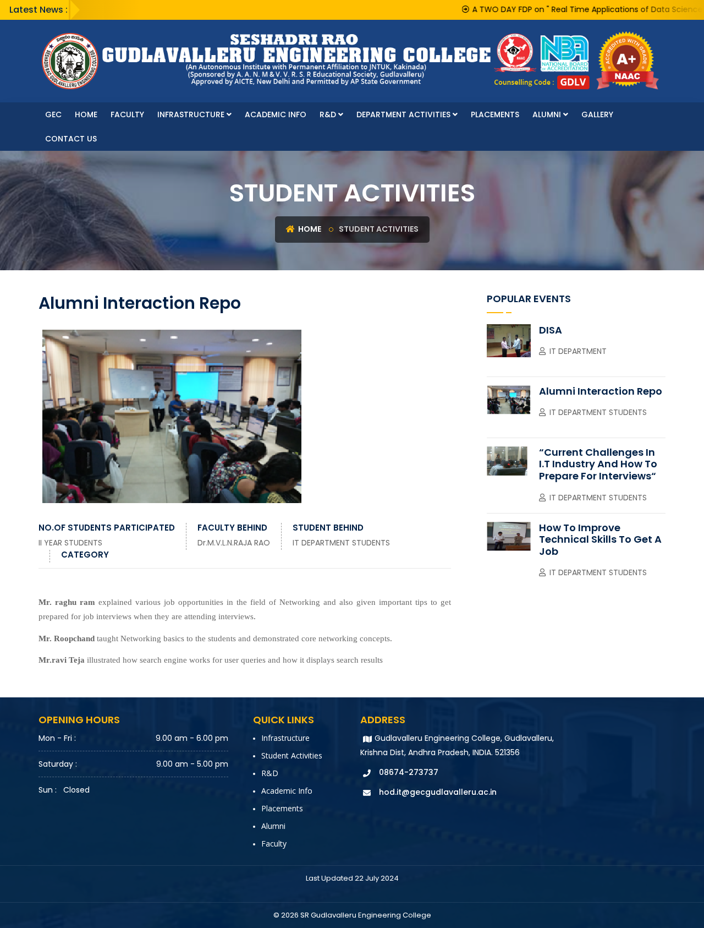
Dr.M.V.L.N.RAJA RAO (233, 542)
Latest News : (38, 9)
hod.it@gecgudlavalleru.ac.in (438, 792)
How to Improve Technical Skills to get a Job (600, 539)
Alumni (547, 114)
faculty (127, 114)
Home (86, 114)
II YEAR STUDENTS (70, 542)
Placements (495, 114)
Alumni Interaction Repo (600, 391)
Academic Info (275, 114)
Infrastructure (192, 114)
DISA (550, 330)
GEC (53, 114)
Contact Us (71, 138)
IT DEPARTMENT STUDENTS (341, 542)
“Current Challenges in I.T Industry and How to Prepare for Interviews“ (598, 464)
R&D (329, 114)
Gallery (597, 114)
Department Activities (404, 114)
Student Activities (291, 755)
